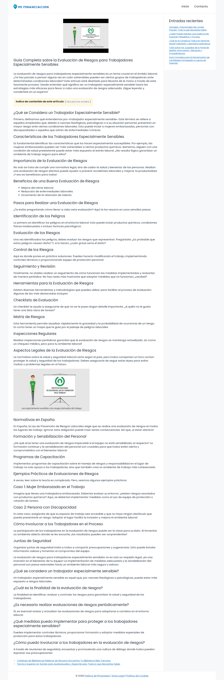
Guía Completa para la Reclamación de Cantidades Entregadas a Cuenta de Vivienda (189, 60)
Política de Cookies (138, 675)
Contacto (201, 6)
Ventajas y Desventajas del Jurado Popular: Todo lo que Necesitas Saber (188, 28)
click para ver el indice (77, 101)
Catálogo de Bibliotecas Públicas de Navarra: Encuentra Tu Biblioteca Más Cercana (64, 660)
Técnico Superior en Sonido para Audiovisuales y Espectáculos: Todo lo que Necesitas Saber (68, 664)
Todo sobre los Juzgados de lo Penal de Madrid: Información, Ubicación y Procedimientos (189, 50)
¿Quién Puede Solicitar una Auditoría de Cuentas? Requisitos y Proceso (189, 35)
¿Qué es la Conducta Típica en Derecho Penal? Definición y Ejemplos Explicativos (189, 42)
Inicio (185, 6)
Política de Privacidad (97, 675)
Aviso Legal (118, 675)
